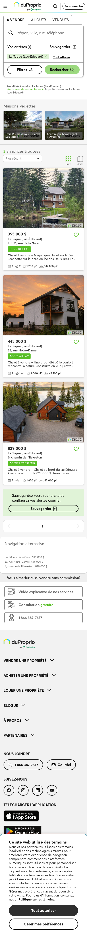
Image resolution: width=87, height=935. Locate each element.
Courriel (64, 765)
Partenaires (15, 735)
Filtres (22, 69)
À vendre (16, 20)
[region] (43, 884)
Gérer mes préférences (43, 924)
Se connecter (73, 6)
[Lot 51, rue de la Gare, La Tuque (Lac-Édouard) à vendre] (43, 198)
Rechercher (59, 69)
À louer (38, 20)
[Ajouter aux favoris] (76, 234)
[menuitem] (43, 660)
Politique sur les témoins (36, 899)
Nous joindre (17, 754)
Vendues (60, 20)
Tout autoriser (43, 910)
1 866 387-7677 (26, 765)
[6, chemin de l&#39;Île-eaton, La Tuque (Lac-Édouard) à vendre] (43, 412)
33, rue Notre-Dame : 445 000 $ (24, 561)
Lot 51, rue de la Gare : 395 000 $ (24, 557)
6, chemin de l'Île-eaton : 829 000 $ (26, 566)
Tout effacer (61, 57)
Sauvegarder (41, 508)
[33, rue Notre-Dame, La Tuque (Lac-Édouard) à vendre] (43, 305)
